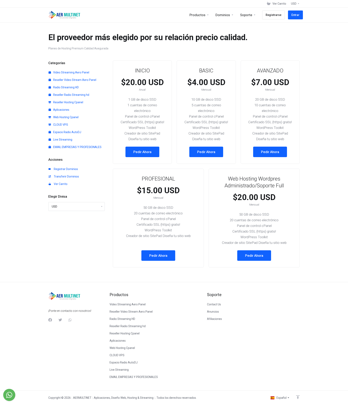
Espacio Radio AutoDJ (67, 132)
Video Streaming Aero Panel (71, 72)
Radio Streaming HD (66, 87)
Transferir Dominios (66, 176)
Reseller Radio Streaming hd (71, 94)
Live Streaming (62, 139)
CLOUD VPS (60, 124)
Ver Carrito (60, 184)
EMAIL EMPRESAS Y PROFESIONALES (77, 147)
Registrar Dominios (65, 169)
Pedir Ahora (142, 152)
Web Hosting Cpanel (66, 117)
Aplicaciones (61, 109)
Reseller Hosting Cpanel (68, 102)
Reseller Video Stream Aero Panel (74, 79)
